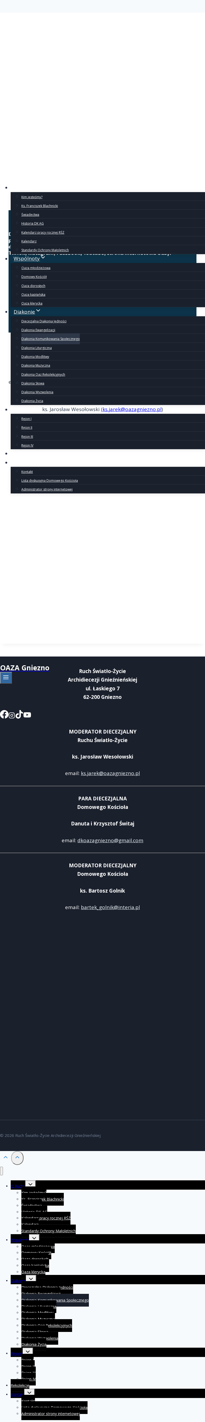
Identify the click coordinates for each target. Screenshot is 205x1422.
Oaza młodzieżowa (35, 268)
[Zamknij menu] (1, 1171)
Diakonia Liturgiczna (36, 348)
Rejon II (26, 427)
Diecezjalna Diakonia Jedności (43, 321)
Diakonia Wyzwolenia (37, 392)
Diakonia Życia (32, 401)
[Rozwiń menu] (6, 678)
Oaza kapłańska (33, 294)
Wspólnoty (20, 1239)
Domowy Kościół (34, 276)
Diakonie (18, 1280)
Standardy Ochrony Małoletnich (45, 250)
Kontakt (27, 471)
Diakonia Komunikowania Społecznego (50, 339)
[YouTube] (27, 716)
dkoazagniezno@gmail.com (110, 840)
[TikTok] (19, 716)
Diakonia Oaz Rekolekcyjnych (43, 374)
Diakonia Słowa (32, 383)
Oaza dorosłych (33, 285)
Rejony (17, 1353)
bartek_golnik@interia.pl (110, 907)
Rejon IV (27, 445)
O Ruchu (18, 1186)
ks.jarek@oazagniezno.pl (110, 773)
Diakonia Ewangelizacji (38, 330)
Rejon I (26, 418)
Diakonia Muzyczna (35, 365)
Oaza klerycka (31, 303)
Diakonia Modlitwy (35, 356)
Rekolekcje (26, 453)
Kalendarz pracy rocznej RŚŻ (42, 232)
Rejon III (27, 436)
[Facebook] (4, 716)
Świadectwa (30, 214)
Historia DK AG (32, 223)
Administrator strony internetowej (47, 489)
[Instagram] (12, 716)
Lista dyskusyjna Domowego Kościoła (49, 480)
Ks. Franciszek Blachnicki (39, 206)
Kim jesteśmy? (31, 197)
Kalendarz (29, 241)
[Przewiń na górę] (5, 1158)
